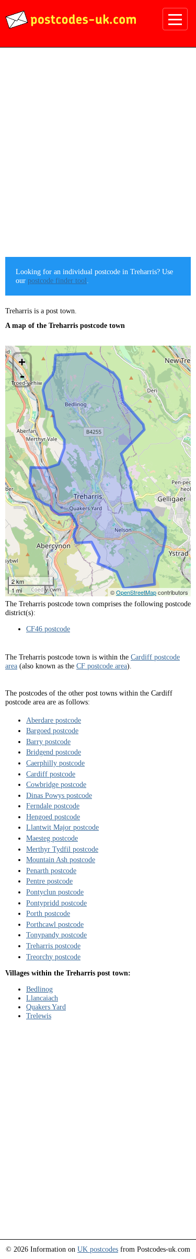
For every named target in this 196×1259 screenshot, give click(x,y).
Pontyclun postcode (55, 892)
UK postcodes (97, 1249)
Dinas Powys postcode (59, 795)
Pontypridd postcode (56, 903)
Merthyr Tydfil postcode (62, 849)
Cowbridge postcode (56, 784)
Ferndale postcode (52, 806)
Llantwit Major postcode (62, 827)
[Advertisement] (98, 156)
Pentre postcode (49, 881)
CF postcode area (101, 666)
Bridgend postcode (53, 752)
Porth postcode (48, 913)
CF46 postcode (48, 629)
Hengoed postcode (53, 817)
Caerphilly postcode (55, 763)
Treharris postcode (53, 946)
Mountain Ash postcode (60, 859)
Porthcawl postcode (55, 924)
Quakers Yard (46, 1007)
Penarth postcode (51, 870)
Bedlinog (39, 989)
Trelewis (38, 1015)
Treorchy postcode (53, 956)
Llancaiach (42, 998)
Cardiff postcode (50, 774)
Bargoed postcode (52, 730)
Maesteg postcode (52, 838)
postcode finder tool (57, 280)
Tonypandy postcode (56, 935)
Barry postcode (48, 741)
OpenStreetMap (136, 592)
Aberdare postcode (53, 720)
